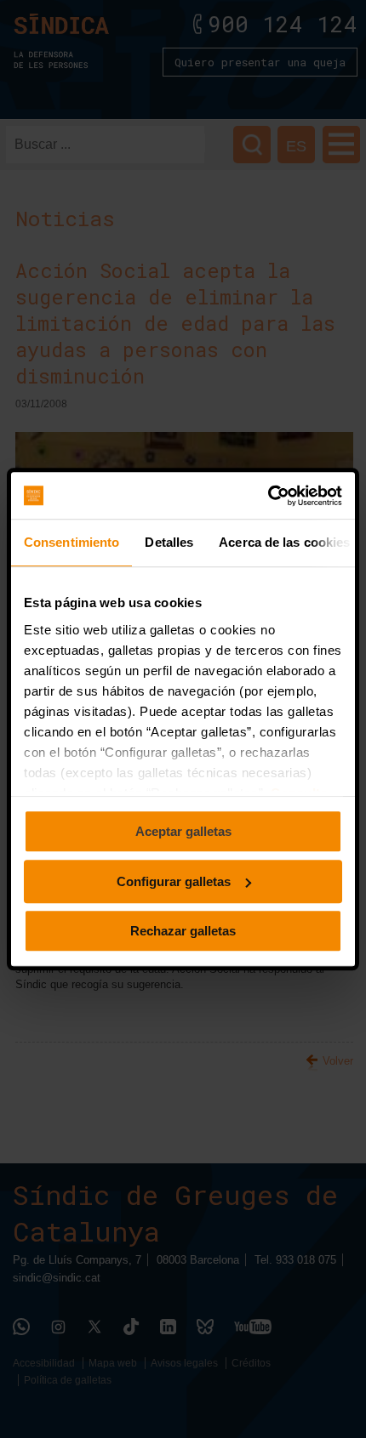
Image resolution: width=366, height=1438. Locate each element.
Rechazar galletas (183, 931)
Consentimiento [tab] (71, 542)
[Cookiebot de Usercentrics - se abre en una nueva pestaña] (267, 496)
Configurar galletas (174, 881)
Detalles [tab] (169, 542)
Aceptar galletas (183, 831)
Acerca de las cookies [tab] (284, 542)
